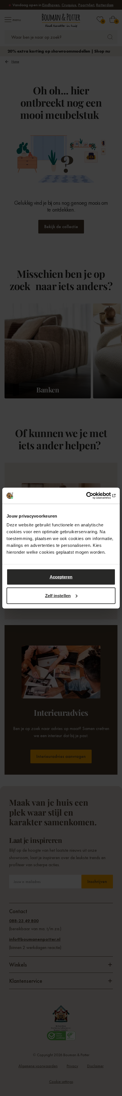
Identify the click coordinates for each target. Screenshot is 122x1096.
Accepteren (61, 576)
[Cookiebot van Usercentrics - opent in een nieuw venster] (90, 495)
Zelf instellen (58, 595)
